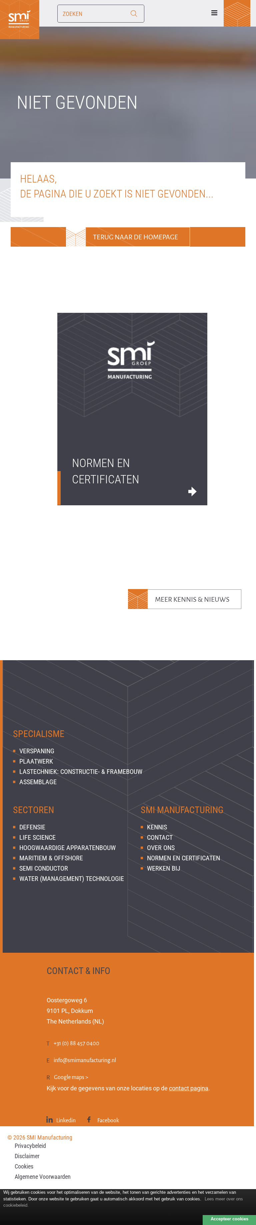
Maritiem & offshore (51, 858)
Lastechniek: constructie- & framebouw (80, 772)
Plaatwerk (36, 761)
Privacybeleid (30, 1145)
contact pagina (188, 1088)
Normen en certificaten (105, 471)
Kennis (157, 827)
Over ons (161, 848)
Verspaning (36, 751)
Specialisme (38, 733)
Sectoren (33, 809)
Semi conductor (43, 868)
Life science (37, 837)
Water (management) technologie (71, 879)
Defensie (32, 827)
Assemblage (38, 782)
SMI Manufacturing (182, 809)
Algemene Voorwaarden (43, 1176)
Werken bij (163, 868)
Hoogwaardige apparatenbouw (67, 848)
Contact (160, 837)
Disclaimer (27, 1156)
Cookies (24, 1166)
